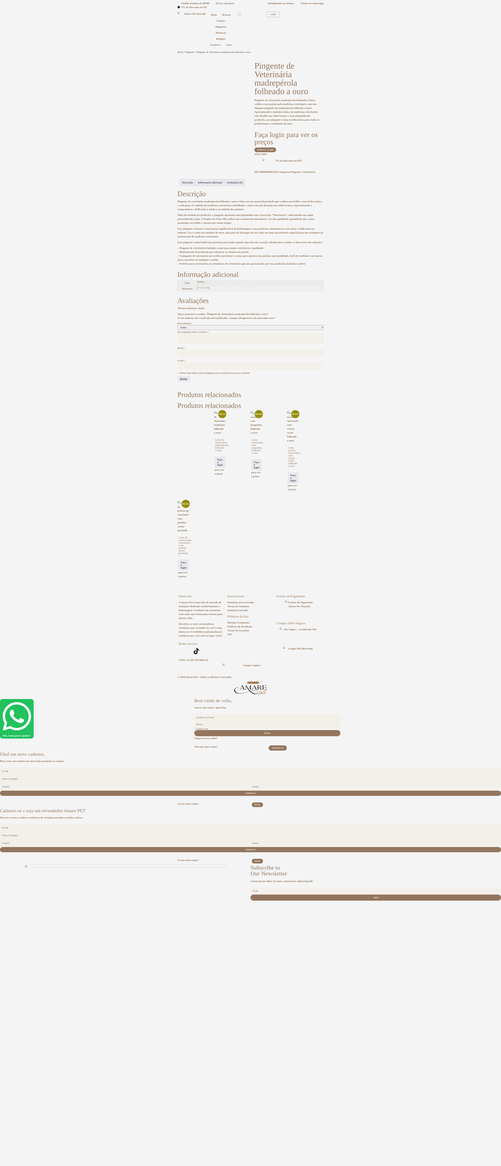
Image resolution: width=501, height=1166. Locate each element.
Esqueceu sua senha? (206, 738)
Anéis (214, 14)
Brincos (226, 14)
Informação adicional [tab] (210, 182)
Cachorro (215, 44)
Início (180, 52)
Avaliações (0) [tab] (235, 182)
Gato (229, 44)
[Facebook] (189, 651)
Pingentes (220, 26)
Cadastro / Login (265, 150)
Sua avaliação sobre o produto (193, 332)
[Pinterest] (203, 651)
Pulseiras (221, 32)
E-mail (181, 361)
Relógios (221, 38)
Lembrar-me (202, 729)
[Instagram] (182, 651)
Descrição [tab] (187, 182)
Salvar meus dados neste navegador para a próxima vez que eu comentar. (215, 373)
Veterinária (309, 171)
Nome (181, 348)
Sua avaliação (184, 323)
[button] (239, 14)
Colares (220, 20)
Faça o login (220, 462)
